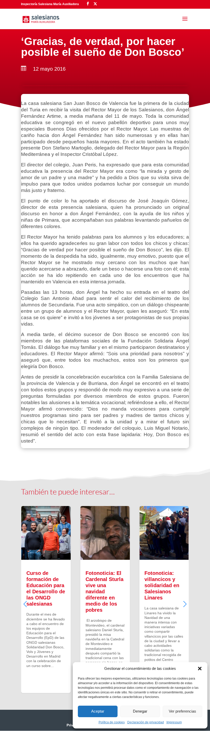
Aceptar (97, 711)
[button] (199, 668)
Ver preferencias (182, 711)
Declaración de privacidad (145, 722)
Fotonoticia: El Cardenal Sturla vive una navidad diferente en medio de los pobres (105, 599)
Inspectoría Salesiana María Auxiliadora (50, 4)
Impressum (174, 722)
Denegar (140, 711)
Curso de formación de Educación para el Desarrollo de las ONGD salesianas (46, 599)
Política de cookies (112, 722)
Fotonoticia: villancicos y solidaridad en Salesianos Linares (164, 599)
